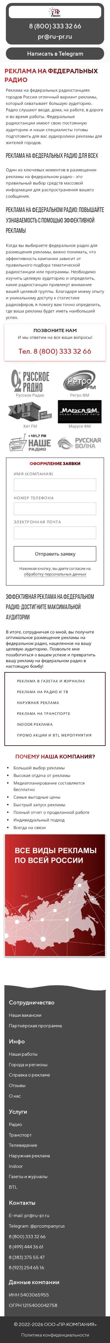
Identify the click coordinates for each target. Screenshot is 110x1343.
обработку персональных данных (55, 574)
